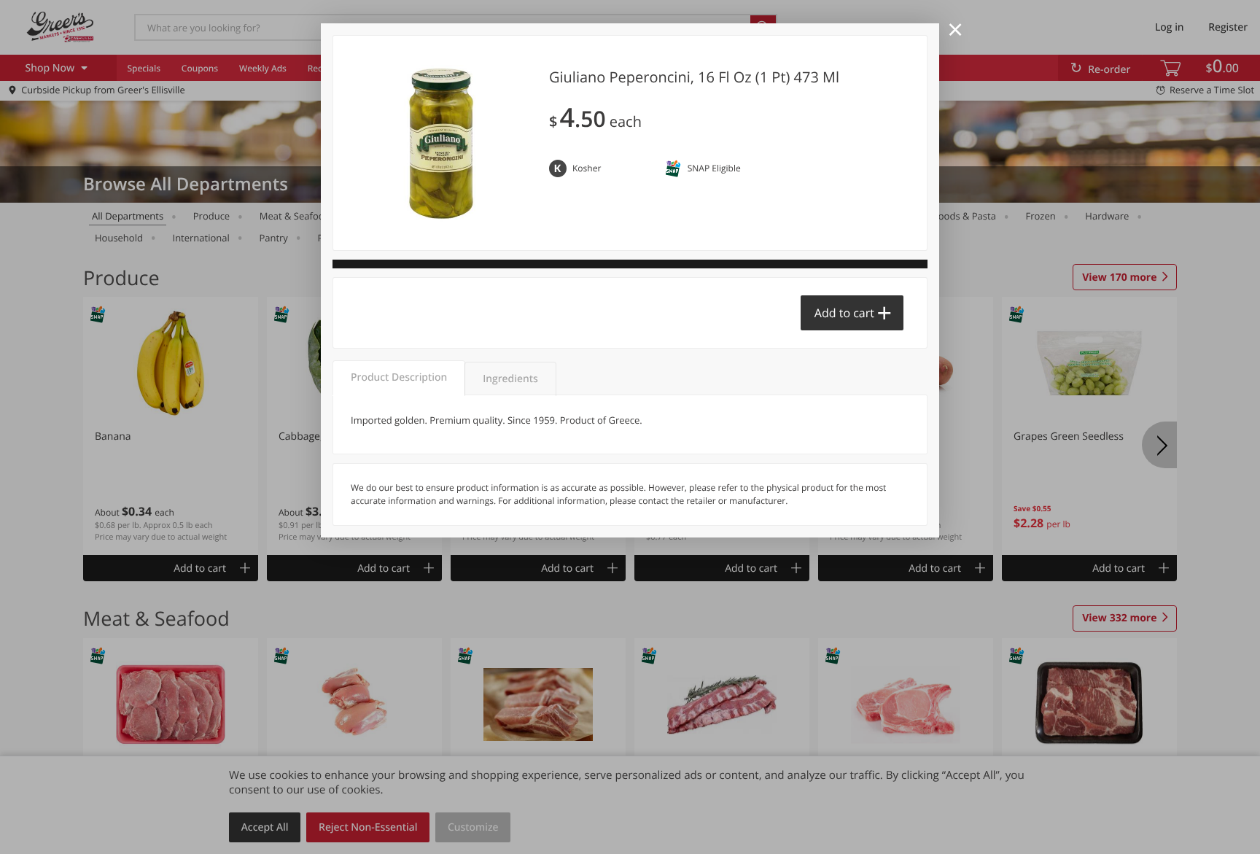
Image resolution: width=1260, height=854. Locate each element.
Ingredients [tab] (510, 379)
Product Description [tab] (399, 377)
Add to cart (844, 313)
